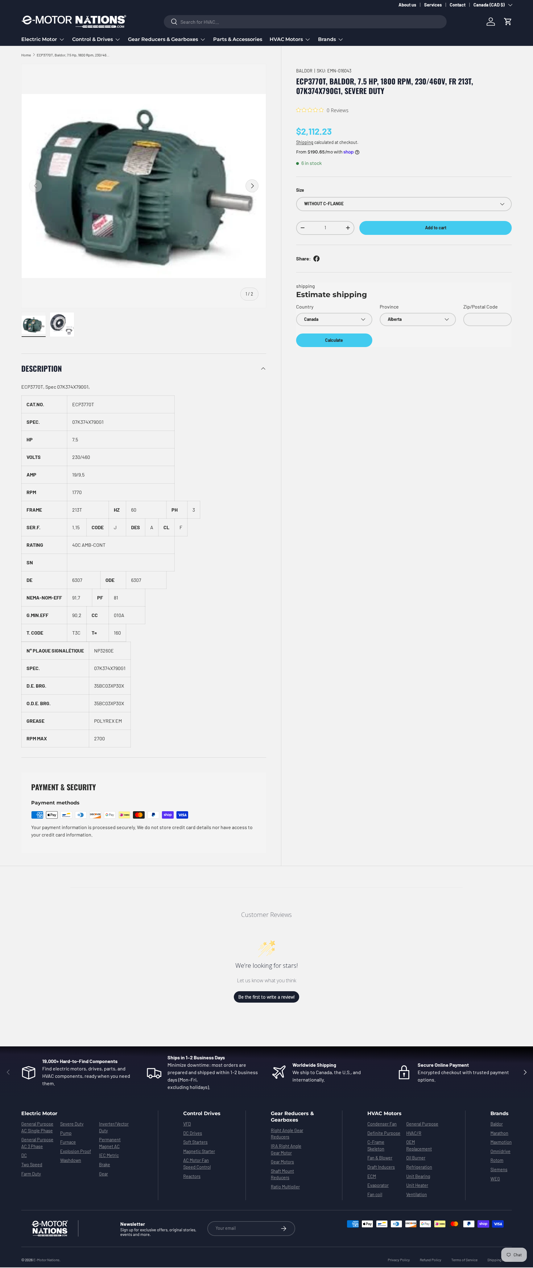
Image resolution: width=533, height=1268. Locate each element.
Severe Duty (72, 1124)
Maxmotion (501, 1142)
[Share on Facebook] (316, 258)
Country (304, 306)
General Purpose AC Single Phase (37, 1127)
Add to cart (435, 227)
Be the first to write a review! (266, 997)
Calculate (334, 340)
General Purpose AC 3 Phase (37, 1143)
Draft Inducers (381, 1167)
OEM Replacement (419, 1145)
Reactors (191, 1176)
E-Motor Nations (46, 1260)
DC (24, 1155)
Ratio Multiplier (285, 1186)
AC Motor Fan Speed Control (197, 1164)
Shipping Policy (499, 1260)
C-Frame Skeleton (375, 1145)
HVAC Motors (286, 39)
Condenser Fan (382, 1124)
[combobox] (305, 21)
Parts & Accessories (237, 39)
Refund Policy (430, 1260)
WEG (495, 1178)
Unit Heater (417, 1185)
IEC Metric (109, 1155)
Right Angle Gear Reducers (287, 1134)
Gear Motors (282, 1161)
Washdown (70, 1160)
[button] (508, 21)
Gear (103, 1173)
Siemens (498, 1169)
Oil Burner (415, 1157)
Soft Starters (195, 1142)
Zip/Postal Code (480, 306)
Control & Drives (92, 39)
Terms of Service (464, 1260)
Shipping (304, 142)
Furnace (68, 1142)
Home (26, 55)
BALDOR (304, 70)
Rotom (496, 1160)
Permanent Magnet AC (110, 1143)
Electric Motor (39, 39)
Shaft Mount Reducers (282, 1174)
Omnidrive (500, 1151)
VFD (187, 1124)
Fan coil (374, 1194)
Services (433, 4)
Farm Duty (31, 1173)
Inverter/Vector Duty (114, 1127)
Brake (104, 1164)
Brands (327, 39)
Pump (66, 1133)
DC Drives (192, 1133)
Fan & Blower (379, 1157)
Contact (457, 4)
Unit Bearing (418, 1176)
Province (389, 306)
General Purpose (422, 1124)
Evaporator (378, 1185)
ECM (371, 1176)
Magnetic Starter (199, 1151)
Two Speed (31, 1164)
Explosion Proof (75, 1151)
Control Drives (202, 1113)
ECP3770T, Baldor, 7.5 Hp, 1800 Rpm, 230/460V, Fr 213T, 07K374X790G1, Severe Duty (74, 55)
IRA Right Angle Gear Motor (286, 1149)
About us (407, 4)
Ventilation (416, 1194)
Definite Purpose (383, 1133)
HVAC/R (413, 1133)
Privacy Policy (399, 1260)
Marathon (499, 1133)
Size (300, 190)
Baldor (496, 1124)
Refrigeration (419, 1167)
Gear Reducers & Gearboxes (163, 39)
